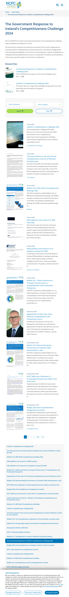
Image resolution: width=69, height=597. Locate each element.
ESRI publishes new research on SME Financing (22, 461)
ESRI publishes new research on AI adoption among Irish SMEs (27, 466)
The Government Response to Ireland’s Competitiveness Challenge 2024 (30, 541)
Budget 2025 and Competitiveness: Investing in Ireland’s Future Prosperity (30, 545)
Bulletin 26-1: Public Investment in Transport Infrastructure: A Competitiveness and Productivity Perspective (33, 471)
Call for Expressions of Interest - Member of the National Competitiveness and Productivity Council (32, 499)
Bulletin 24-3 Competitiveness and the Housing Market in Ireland (27, 563)
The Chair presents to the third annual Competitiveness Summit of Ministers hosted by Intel (33, 452)
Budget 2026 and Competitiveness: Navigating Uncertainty (25, 489)
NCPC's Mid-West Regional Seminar (18, 567)
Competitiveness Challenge (34, 145)
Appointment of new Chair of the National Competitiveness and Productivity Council (34, 476)
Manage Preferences (13, 593)
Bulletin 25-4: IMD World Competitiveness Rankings (23, 504)
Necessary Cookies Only (33, 593)
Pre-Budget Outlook (32, 429)
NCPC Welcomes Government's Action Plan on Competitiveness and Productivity (32, 494)
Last (43, 437)
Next (38, 437)
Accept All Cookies (52, 593)
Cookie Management (51, 586)
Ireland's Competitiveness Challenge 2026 (20, 446)
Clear (48, 111)
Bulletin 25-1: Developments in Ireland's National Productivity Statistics (29, 536)
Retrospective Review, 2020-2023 (17, 528)
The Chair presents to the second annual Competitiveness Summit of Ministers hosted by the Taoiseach (34, 514)
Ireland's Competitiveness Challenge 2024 (20, 554)
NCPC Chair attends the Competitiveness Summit (22, 549)
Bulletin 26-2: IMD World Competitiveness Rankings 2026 (25, 457)
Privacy (61, 584)
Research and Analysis (33, 270)
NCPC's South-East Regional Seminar (18, 532)
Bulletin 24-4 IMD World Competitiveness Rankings (23, 558)
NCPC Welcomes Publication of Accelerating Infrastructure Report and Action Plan (33, 485)
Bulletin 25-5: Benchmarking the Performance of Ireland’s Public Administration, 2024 (34, 480)
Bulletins (29, 209)
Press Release (31, 177)
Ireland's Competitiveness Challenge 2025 (20, 508)
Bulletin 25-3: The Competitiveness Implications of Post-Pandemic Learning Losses (33, 519)
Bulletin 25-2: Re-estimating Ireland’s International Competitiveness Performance (32, 523)
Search (19, 111)
